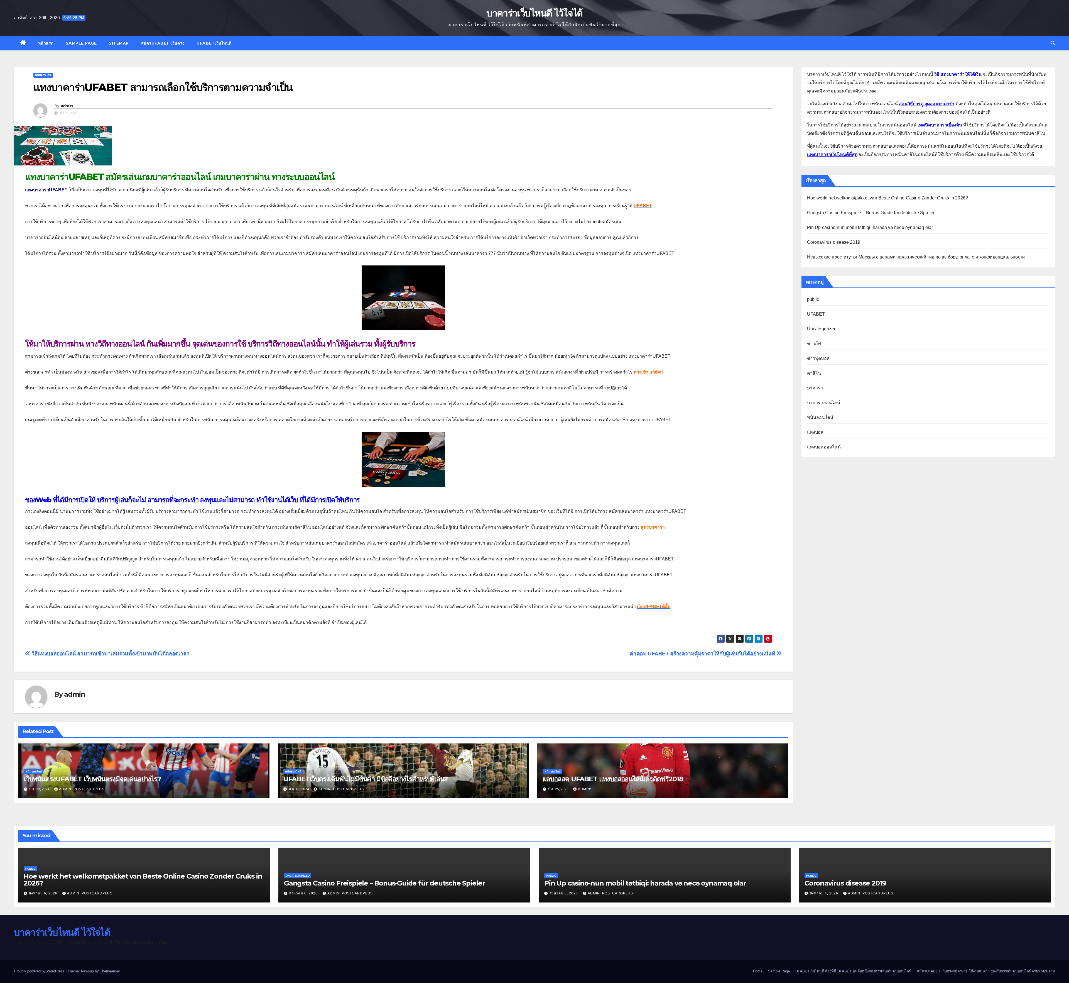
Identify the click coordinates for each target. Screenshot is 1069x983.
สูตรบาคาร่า (653, 527)
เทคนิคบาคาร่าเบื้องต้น (940, 125)
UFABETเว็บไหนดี (214, 43)
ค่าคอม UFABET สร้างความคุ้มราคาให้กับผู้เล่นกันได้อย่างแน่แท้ (703, 654)
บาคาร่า (815, 388)
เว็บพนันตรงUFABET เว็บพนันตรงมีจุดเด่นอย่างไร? (92, 779)
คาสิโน (814, 373)
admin (67, 105)
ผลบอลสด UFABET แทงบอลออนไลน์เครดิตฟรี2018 (613, 779)
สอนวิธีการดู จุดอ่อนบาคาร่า (926, 103)
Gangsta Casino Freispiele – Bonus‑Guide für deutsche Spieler (871, 212)
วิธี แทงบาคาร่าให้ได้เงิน (958, 74)
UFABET (816, 314)
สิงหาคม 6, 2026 (43, 893)
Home (757, 971)
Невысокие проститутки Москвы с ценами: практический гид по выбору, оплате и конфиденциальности (916, 257)
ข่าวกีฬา (815, 343)
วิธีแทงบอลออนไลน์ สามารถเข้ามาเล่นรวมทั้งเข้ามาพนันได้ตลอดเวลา (109, 654)
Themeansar (110, 971)
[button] (1053, 43)
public (813, 299)
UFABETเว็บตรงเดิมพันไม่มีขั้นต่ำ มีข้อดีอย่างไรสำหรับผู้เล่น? (365, 779)
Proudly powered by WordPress (40, 971)
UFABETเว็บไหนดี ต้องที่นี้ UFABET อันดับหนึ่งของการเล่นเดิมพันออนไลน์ (853, 971)
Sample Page (81, 43)
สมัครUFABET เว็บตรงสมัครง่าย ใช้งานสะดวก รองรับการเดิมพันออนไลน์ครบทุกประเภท (986, 971)
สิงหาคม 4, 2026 (824, 893)
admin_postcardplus (81, 789)
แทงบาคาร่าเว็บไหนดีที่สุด (832, 154)
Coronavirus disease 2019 (833, 242)
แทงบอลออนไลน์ (824, 447)
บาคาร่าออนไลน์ (823, 402)
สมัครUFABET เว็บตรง (163, 43)
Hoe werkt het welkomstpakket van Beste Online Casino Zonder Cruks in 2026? (887, 198)
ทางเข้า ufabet (648, 372)
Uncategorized (822, 328)
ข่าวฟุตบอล (818, 358)
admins (585, 789)
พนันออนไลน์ (43, 75)
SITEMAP (119, 43)
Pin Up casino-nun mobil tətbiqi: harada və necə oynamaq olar (870, 227)
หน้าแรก (45, 43)
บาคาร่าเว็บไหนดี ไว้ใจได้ (534, 13)
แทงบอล (815, 432)
